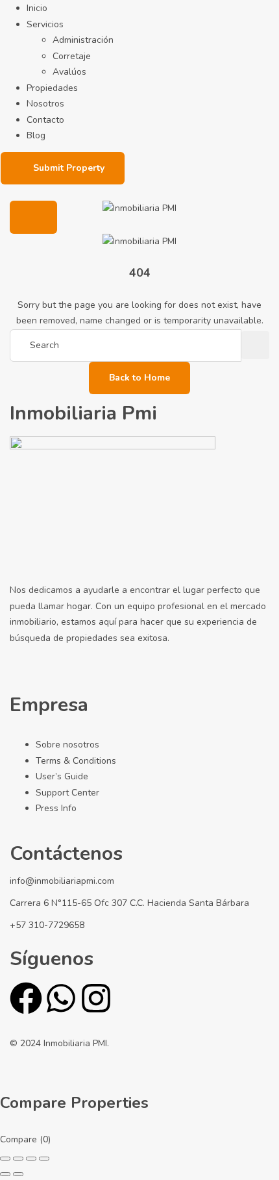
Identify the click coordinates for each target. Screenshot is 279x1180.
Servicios (45, 24)
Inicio (37, 8)
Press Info (56, 808)
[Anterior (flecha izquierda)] (5, 1174)
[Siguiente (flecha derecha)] (18, 1174)
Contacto (45, 120)
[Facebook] (26, 998)
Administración (83, 40)
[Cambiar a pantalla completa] (18, 1159)
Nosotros (45, 103)
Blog (36, 135)
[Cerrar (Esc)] (44, 1159)
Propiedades (52, 88)
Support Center (67, 792)
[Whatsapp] (61, 998)
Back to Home (139, 377)
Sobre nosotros (67, 744)
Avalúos (69, 72)
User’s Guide (62, 776)
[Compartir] (31, 1159)
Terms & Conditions (76, 761)
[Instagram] (96, 998)
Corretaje (72, 56)
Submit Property (68, 168)
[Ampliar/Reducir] (5, 1159)
